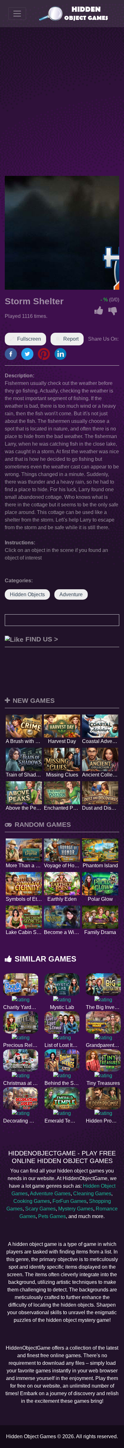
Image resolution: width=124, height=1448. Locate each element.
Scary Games (40, 1208)
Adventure (71, 594)
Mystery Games (75, 1208)
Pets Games (52, 1216)
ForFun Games (69, 1201)
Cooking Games (31, 1201)
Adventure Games (50, 1193)
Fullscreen (29, 339)
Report (71, 339)
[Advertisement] (62, 101)
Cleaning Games (92, 1193)
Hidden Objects (27, 594)
